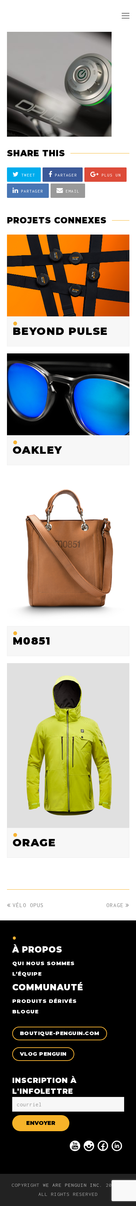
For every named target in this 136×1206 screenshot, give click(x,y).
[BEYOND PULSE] (68, 311)
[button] (24, 174)
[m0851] (68, 621)
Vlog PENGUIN (43, 1053)
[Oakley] (68, 430)
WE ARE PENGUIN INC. (73, 1185)
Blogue (25, 1011)
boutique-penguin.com (59, 1033)
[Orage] (68, 823)
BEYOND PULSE (60, 331)
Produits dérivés (44, 1001)
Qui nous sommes (43, 963)
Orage (34, 842)
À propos (37, 950)
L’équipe (27, 973)
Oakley (37, 450)
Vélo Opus (28, 905)
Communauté (47, 987)
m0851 (32, 640)
